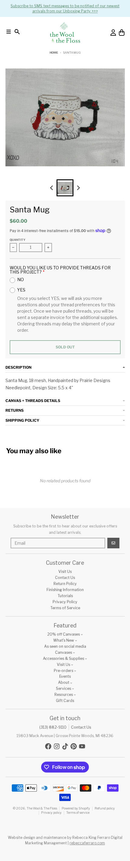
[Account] (113, 32)
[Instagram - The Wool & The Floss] (57, 746)
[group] (65, 187)
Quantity (17, 239)
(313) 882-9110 (53, 727)
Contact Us (81, 727)
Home (54, 52)
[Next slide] (78, 188)
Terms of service (77, 813)
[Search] (17, 31)
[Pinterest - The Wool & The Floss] (73, 746)
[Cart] (122, 32)
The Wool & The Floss (42, 808)
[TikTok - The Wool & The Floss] (65, 746)
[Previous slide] (52, 188)
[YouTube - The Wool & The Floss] (82, 746)
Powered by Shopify (76, 808)
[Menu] (8, 31)
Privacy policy (51, 813)
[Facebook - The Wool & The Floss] (48, 746)
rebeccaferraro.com (87, 843)
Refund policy (105, 808)
